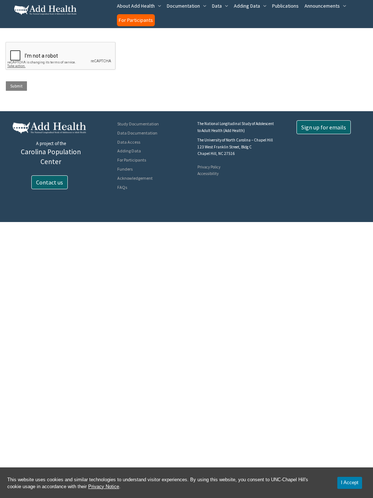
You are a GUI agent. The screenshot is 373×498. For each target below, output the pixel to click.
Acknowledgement (135, 178)
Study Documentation (138, 124)
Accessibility (208, 173)
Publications (285, 6)
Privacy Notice (103, 486)
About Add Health (136, 6)
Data (217, 6)
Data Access (128, 142)
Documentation (183, 6)
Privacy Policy (208, 167)
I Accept (349, 482)
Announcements (322, 6)
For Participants (136, 20)
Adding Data (247, 6)
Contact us (49, 182)
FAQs (122, 187)
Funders (125, 169)
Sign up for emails (323, 127)
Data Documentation (137, 133)
